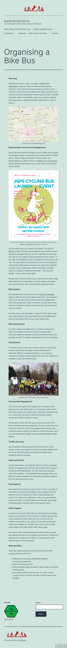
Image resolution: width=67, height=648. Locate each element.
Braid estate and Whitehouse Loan (17, 29)
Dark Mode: (59, 646)
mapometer (13, 86)
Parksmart (22, 33)
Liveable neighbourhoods (42, 29)
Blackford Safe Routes (16, 21)
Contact (55, 33)
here (55, 337)
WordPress (22, 640)
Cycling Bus (8, 33)
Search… (39, 602)
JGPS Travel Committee (37, 33)
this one (53, 161)
